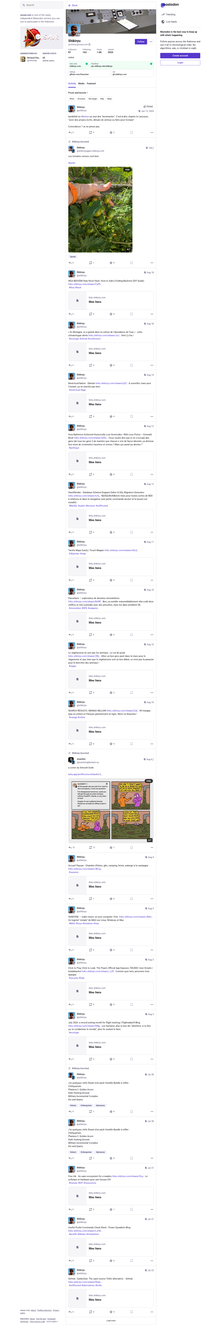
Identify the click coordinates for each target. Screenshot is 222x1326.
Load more (111, 1320)
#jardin (71, 163)
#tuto (72, 99)
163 (85, 52)
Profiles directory (44, 1310)
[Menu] (151, 41)
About (33, 1310)
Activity (72, 83)
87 (69, 52)
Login (180, 62)
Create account (180, 55)
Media (81, 83)
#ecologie (92, 99)
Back (74, 5)
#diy (102, 99)
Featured (91, 83)
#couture (81, 99)
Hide (127, 169)
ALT (128, 249)
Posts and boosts (77, 92)
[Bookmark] (131, 132)
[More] (152, 132)
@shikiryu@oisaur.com (78, 44)
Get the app (41, 1319)
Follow (141, 41)
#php (109, 99)
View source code (37, 1321)
